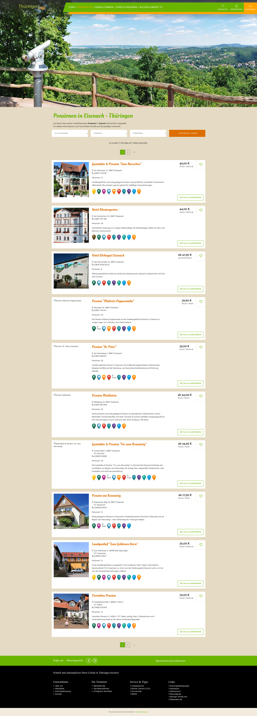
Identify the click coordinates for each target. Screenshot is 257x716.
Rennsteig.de (175, 694)
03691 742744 (100, 310)
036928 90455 (100, 507)
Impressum (174, 689)
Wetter (134, 694)
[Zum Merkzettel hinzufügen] (200, 164)
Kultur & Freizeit (149, 7)
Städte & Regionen (126, 7)
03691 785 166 (100, 219)
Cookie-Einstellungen (141, 712)
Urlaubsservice (137, 686)
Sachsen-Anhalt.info (178, 697)
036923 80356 (100, 607)
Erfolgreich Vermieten (102, 691)
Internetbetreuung (62, 691)
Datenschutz (175, 691)
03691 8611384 (100, 405)
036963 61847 (100, 556)
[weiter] (134, 152)
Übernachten (85, 7)
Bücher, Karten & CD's (140, 689)
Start (72, 7)
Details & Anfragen (190, 197)
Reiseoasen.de (175, 699)
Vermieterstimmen (101, 689)
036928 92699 (100, 456)
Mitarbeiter (59, 689)
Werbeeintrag (99, 686)
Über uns (58, 686)
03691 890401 (100, 356)
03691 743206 (100, 173)
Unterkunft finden (188, 133)
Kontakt (58, 694)
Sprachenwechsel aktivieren (170, 660)
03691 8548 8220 (101, 265)
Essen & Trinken (104, 7)
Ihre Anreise (136, 691)
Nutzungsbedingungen (179, 686)
